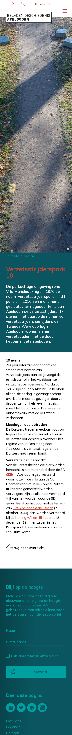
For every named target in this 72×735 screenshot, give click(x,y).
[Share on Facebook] (10, 707)
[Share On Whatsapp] (31, 707)
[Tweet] (21, 707)
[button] (43, 4)
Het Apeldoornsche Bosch (33, 508)
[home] (29, 17)
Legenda (13, 727)
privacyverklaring (47, 656)
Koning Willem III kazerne (35, 517)
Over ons (13, 721)
